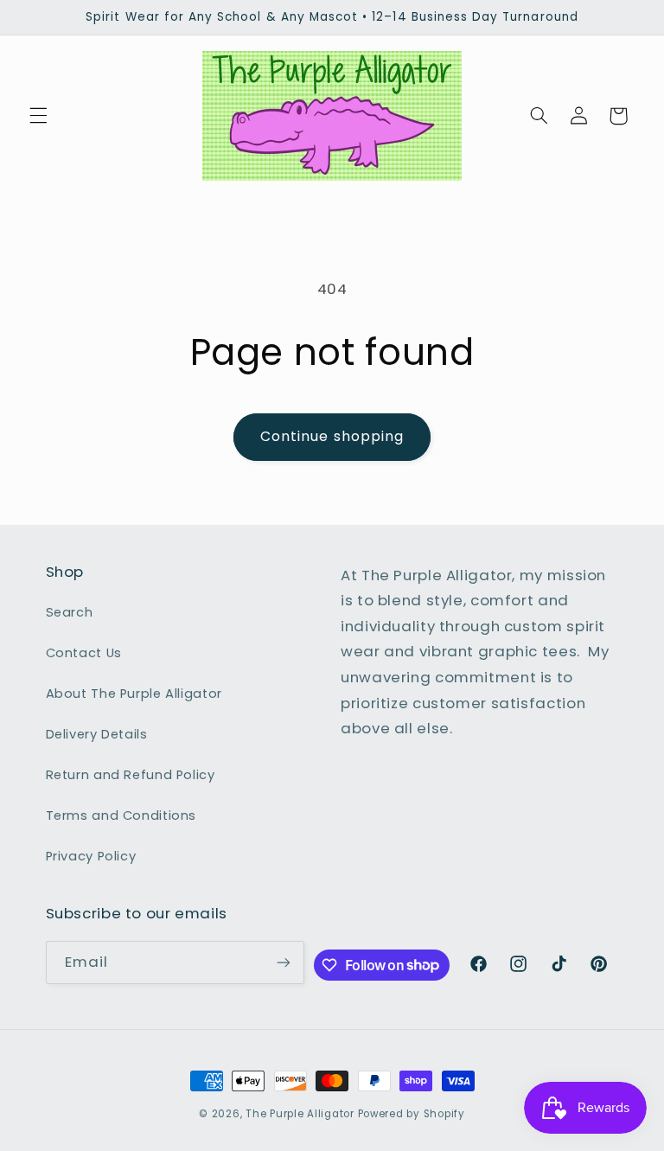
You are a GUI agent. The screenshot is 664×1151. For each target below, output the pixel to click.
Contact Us (84, 653)
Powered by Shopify (411, 1114)
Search (69, 612)
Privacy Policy (91, 856)
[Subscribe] (283, 962)
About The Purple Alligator (134, 693)
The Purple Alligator (300, 1114)
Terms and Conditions (121, 815)
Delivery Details (97, 734)
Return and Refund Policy (130, 774)
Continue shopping (332, 436)
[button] (38, 116)
